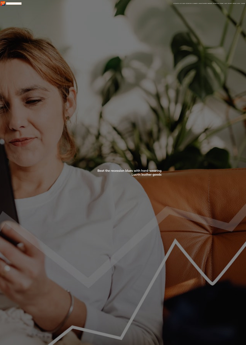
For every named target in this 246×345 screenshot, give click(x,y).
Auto (180, 3)
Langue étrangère (202, 3)
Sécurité (230, 3)
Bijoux (184, 3)
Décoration (189, 3)
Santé (225, 3)
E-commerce (195, 3)
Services (235, 3)
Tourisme (243, 3)
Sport (238, 3)
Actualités (176, 3)
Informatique (216, 3)
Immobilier (209, 3)
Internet (222, 3)
